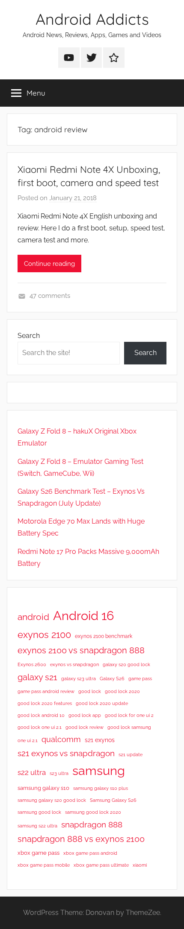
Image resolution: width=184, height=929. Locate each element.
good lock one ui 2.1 (40, 727)
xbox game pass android (90, 853)
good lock (89, 691)
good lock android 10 (41, 715)
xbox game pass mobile (44, 865)
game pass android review (46, 691)
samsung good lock (39, 812)
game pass (140, 678)
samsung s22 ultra (37, 825)
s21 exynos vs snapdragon (66, 753)
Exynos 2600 (32, 664)
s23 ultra (59, 773)
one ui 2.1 (28, 740)
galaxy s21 (37, 677)
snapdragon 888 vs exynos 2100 (81, 839)
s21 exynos (100, 740)
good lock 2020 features (45, 703)
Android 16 (83, 615)
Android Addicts (92, 19)
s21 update (130, 754)
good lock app (84, 715)
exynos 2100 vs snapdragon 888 (81, 650)
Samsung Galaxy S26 (113, 800)
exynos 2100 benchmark (103, 636)
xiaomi (140, 865)
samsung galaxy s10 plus (100, 788)
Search (29, 336)
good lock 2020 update (102, 703)
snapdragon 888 (91, 824)
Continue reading (49, 264)
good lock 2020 (122, 691)
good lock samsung (129, 727)
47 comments (50, 296)
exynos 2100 (44, 634)
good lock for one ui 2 (129, 715)
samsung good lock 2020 (93, 812)
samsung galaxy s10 (43, 788)
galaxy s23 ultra (78, 678)
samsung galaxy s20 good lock (52, 800)
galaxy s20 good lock (126, 664)
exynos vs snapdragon (74, 664)
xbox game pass (38, 853)
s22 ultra (32, 772)
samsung (98, 770)
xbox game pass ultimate (101, 865)
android (33, 617)
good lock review (84, 727)
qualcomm (61, 739)
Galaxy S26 (112, 678)
